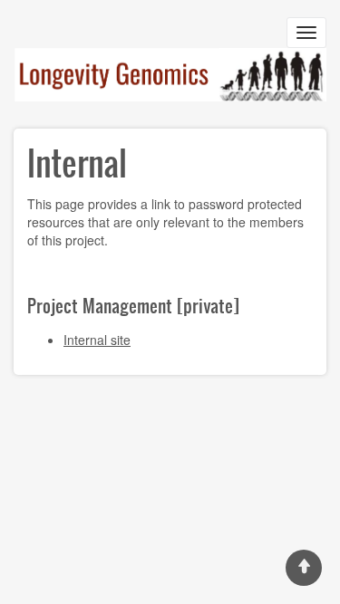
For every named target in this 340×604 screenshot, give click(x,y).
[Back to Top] (304, 568)
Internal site (97, 340)
